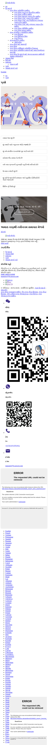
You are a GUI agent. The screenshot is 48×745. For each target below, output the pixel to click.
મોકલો (3, 232)
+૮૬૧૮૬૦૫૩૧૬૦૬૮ (12, 446)
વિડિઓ (8, 60)
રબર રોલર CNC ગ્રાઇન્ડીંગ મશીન (26, 18)
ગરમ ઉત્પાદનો (40, 288)
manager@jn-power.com (10, 276)
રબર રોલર (13, 46)
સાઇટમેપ (4, 290)
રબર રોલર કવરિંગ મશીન (23, 14)
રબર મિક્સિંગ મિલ (20, 36)
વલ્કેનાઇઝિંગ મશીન (17, 40)
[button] (24, 212)
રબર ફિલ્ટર (18, 38)
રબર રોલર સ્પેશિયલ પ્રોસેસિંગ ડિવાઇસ (24, 48)
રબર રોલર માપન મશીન (22, 30)
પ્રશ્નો (7, 66)
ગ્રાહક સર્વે (14, 64)
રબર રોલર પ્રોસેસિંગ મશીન (20, 10)
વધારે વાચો (4, 243)
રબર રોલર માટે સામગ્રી (18, 44)
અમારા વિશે (9, 58)
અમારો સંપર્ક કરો (11, 68)
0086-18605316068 (8, 274)
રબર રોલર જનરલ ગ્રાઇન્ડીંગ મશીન (27, 16)
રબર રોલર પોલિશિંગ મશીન (23, 28)
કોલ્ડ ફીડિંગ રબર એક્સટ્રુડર (17, 294)
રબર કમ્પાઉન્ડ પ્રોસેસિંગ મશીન (21, 32)
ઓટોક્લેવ (18, 42)
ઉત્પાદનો (8, 8)
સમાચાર (8, 62)
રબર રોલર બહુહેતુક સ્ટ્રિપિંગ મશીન (27, 12)
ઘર (6, 6)
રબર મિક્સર (18, 34)
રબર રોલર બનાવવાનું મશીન (11, 292)
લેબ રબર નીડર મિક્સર (30, 292)
